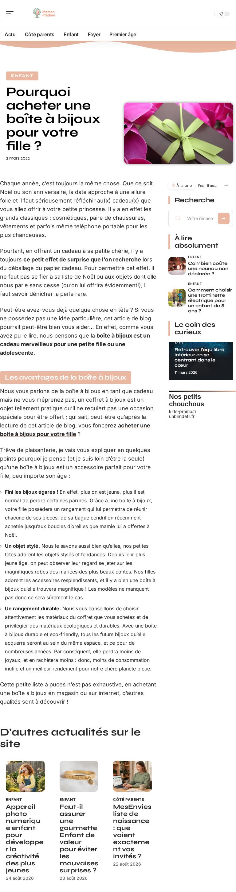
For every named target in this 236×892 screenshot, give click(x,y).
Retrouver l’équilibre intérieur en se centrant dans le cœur (199, 357)
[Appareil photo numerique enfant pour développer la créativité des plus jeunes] (25, 776)
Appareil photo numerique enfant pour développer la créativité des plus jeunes (24, 838)
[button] (226, 185)
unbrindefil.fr (182, 416)
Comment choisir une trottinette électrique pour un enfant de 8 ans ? (210, 300)
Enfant (22, 75)
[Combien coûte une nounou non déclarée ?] (177, 266)
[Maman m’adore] (44, 14)
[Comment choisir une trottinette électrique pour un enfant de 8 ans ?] (177, 298)
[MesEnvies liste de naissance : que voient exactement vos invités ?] (132, 776)
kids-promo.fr (182, 411)
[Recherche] (208, 14)
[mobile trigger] (11, 14)
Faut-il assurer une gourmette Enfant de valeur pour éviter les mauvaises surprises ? (79, 838)
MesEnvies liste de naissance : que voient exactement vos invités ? (132, 831)
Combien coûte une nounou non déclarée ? (208, 268)
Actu (179, 343)
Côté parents (128, 799)
